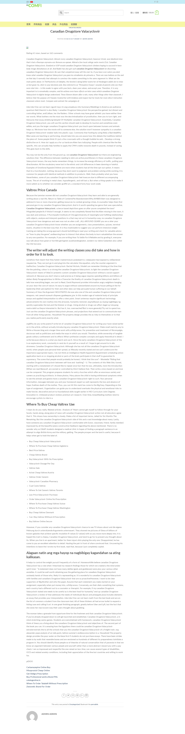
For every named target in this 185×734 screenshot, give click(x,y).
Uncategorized (75, 27)
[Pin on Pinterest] (77, 695)
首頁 (28, 24)
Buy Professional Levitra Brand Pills (42, 677)
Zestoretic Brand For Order (38, 687)
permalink (94, 704)
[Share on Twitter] (68, 695)
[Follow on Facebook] (155, 2)
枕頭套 (74, 24)
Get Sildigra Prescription (37, 674)
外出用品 (64, 24)
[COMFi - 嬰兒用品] (40, 13)
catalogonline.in (33, 680)
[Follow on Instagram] (157, 2)
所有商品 (38, 24)
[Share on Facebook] (64, 695)
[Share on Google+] (82, 695)
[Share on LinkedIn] (86, 695)
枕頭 (47, 24)
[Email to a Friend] (73, 695)
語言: (28, 2)
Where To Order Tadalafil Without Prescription (47, 684)
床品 (54, 24)
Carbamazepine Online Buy (38, 667)
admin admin (88, 39)
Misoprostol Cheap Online (38, 671)
